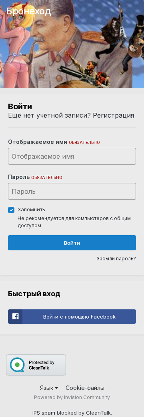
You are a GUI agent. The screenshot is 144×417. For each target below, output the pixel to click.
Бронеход (28, 11)
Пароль (35, 176)
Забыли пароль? (116, 259)
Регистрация (113, 115)
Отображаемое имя (54, 141)
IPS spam (43, 412)
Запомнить (31, 209)
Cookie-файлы (85, 387)
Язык (47, 387)
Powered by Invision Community (72, 397)
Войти (72, 243)
